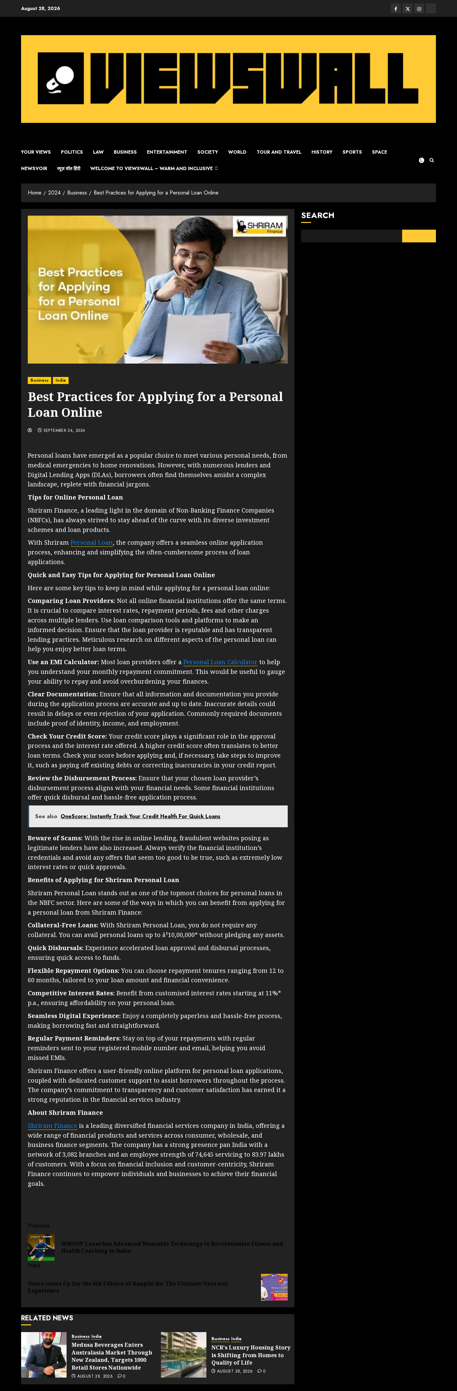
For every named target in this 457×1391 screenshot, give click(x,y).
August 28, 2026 (95, 1376)
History (322, 152)
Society (207, 152)
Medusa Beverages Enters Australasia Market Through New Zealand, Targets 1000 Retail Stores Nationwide (112, 1356)
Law (98, 152)
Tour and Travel (279, 152)
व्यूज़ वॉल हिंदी (68, 168)
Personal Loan (92, 542)
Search (318, 215)
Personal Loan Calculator (220, 662)
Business (125, 152)
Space (379, 152)
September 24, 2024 (64, 431)
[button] (432, 160)
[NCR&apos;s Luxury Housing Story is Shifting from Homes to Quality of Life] (183, 1355)
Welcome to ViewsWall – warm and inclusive (151, 168)
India (61, 380)
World (237, 152)
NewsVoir (34, 168)
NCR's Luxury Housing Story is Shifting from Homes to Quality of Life (250, 1355)
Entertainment (167, 152)
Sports (352, 152)
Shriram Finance (52, 1126)
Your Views (36, 152)
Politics (72, 152)
